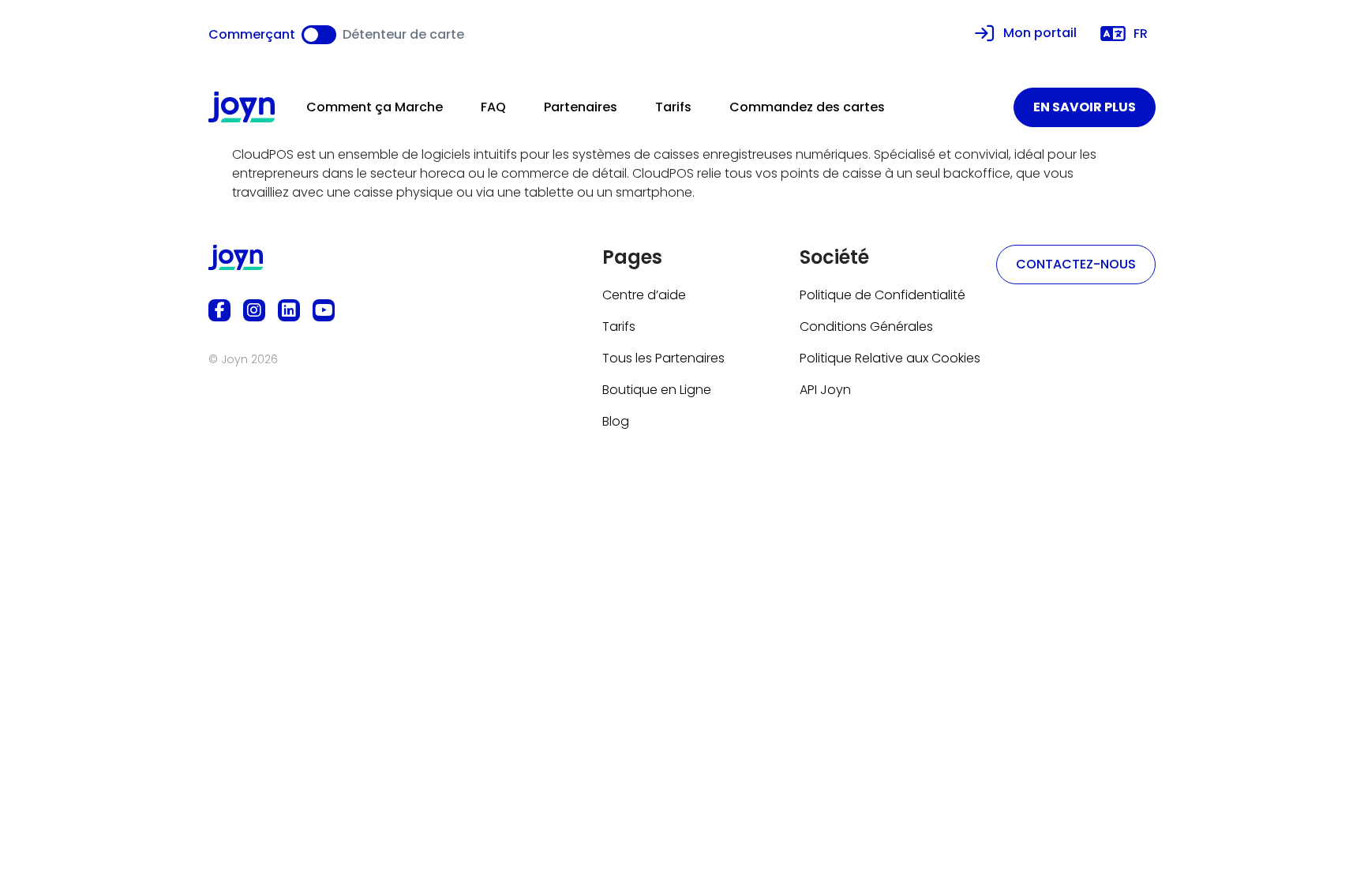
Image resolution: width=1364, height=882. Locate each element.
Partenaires (580, 107)
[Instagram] (254, 310)
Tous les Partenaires (663, 358)
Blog (615, 421)
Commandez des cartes (807, 107)
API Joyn (825, 390)
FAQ (493, 107)
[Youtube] (324, 310)
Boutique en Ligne (656, 390)
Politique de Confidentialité (882, 295)
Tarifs (673, 107)
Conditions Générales (866, 326)
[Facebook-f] (219, 310)
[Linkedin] (289, 310)
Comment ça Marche (374, 107)
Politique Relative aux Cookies (890, 358)
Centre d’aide (644, 295)
